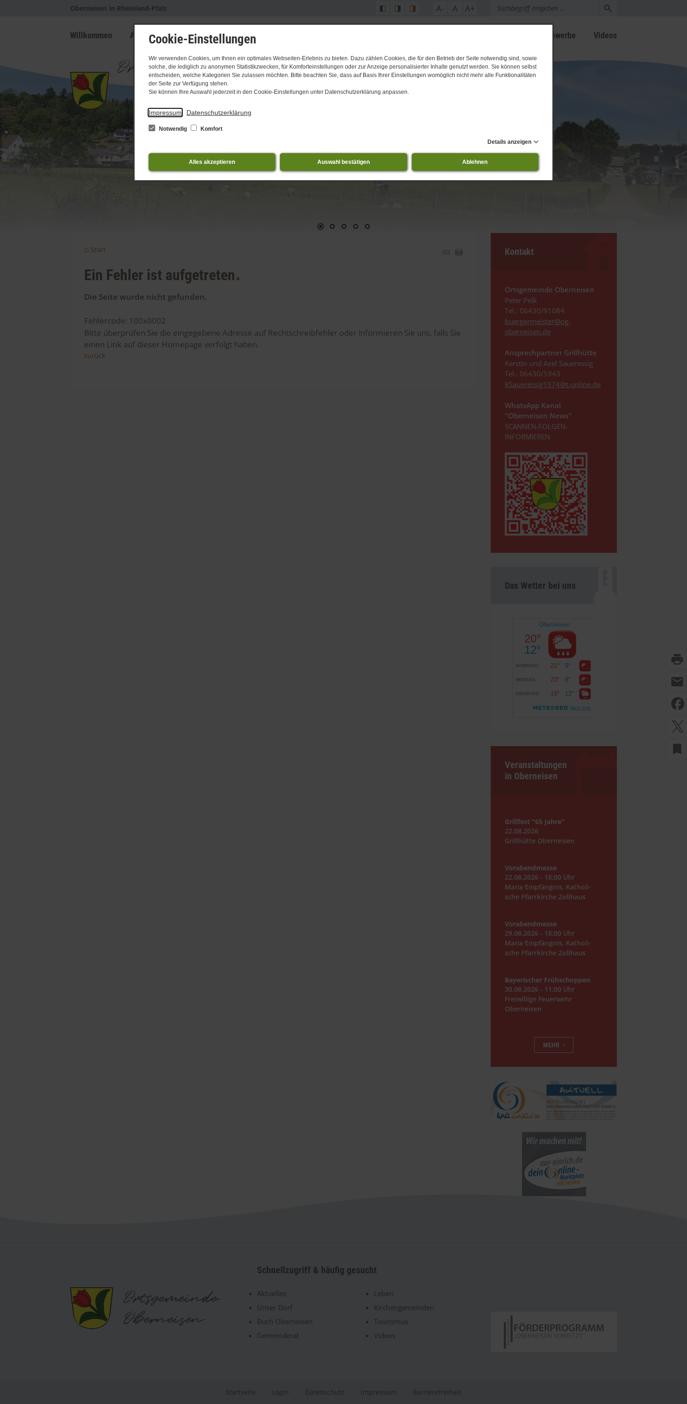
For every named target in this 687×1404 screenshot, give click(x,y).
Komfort (210, 129)
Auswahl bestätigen (343, 162)
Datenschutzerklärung (218, 112)
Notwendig (172, 129)
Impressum (165, 112)
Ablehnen (474, 162)
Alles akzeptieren (212, 162)
